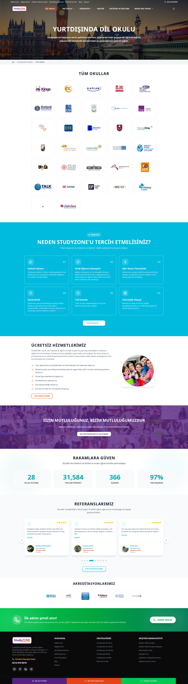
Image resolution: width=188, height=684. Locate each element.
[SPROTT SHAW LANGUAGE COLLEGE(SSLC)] (145, 147)
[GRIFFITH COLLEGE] (94, 167)
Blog (80, 2)
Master (100, 8)
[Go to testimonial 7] (100, 560)
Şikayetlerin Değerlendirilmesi (150, 658)
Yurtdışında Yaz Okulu (105, 647)
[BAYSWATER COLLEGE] (94, 128)
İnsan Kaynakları (60, 658)
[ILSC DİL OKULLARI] (43, 147)
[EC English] (68, 89)
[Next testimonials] (166, 540)
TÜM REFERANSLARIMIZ (94, 569)
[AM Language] (145, 167)
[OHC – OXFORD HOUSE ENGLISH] (119, 187)
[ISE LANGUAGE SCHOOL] (68, 187)
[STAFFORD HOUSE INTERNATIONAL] (68, 147)
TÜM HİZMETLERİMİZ (42, 396)
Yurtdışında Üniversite (105, 650)
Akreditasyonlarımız (56, 2)
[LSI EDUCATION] (68, 108)
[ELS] (43, 128)
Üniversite (85, 8)
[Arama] (174, 9)
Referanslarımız (71, 2)
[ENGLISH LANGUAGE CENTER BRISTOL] (94, 108)
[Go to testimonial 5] (95, 560)
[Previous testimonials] (21, 540)
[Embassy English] (145, 187)
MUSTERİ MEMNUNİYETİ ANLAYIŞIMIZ (94, 434)
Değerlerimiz (25, 2)
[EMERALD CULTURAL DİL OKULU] (94, 147)
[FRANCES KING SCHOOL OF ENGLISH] (145, 128)
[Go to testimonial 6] (98, 560)
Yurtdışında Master (104, 654)
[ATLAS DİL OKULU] (68, 167)
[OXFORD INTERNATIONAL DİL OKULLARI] (43, 108)
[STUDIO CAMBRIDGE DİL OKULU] (119, 147)
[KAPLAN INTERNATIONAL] (94, 89)
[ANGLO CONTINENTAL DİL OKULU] (119, 108)
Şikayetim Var (144, 654)
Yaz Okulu (67, 8)
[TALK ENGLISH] (43, 187)
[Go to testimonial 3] (87, 560)
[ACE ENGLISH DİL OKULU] (119, 167)
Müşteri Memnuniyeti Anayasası (150, 647)
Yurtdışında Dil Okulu (25, 62)
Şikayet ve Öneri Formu (147, 661)
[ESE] (68, 128)
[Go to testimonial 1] (82, 560)
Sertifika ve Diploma (119, 8)
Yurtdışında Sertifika (104, 658)
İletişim (86, 2)
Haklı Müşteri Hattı (145, 650)
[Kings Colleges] (43, 89)
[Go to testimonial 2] (84, 560)
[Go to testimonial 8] (103, 560)
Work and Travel (143, 8)
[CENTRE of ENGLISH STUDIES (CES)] (43, 167)
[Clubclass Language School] (68, 206)
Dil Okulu (50, 8)
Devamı (30, 537)
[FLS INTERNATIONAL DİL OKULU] (119, 128)
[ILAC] (119, 89)
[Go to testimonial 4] (91, 560)
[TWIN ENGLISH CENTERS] (145, 108)
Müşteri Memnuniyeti (40, 2)
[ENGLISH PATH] (94, 187)
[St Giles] (145, 89)
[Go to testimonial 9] (106, 560)
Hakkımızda (14, 2)
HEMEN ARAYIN (164, 620)
